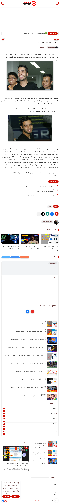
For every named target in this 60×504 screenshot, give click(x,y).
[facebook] (27, 311)
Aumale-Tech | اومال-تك (40, 501)
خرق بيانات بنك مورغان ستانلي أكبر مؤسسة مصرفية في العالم (41, 187)
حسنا (15, 496)
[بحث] (2, 3)
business (29, 411)
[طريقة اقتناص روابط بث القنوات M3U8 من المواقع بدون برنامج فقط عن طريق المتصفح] (52, 356)
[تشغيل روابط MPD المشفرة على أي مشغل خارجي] (52, 381)
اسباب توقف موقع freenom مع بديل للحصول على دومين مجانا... (50, 248)
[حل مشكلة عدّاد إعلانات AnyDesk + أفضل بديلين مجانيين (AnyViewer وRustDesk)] (52, 348)
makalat (29, 418)
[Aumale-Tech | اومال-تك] (30, 3)
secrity (29, 429)
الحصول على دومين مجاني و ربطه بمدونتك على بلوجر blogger (31, 371)
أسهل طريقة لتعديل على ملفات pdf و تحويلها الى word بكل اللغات (18, 465)
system (29, 434)
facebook (29, 413)
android (29, 408)
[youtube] (32, 311)
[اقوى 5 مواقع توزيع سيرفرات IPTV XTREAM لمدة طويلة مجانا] (52, 332)
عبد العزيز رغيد (51, 47)
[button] (52, 214)
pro (29, 426)
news (56, 39)
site (29, 431)
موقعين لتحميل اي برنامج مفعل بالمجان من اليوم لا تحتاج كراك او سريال (28, 396)
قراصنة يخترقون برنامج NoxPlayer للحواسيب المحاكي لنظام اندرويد (39, 196)
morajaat (29, 421)
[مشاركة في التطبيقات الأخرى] (39, 214)
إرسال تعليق (53, 263)
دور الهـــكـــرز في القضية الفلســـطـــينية (32, 247)
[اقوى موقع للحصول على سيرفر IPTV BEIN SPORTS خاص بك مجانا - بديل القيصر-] (52, 324)
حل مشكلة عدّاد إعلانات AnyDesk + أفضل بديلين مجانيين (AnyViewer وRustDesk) (26, 347)
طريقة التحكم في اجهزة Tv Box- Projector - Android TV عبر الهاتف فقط (28, 339)
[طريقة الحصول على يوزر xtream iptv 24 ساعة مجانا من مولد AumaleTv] (52, 389)
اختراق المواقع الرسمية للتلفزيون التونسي (46, 191)
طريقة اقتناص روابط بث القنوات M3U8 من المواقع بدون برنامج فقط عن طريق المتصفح (24, 355)
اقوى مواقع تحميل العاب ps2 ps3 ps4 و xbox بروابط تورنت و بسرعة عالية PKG (27, 363)
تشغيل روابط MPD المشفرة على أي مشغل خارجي (33, 379)
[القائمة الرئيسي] (57, 3)
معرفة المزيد (6, 496)
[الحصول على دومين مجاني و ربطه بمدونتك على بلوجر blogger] (52, 373)
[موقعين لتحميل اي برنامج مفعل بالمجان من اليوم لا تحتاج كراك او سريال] (52, 397)
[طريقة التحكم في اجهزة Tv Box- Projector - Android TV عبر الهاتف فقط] (52, 340)
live (29, 416)
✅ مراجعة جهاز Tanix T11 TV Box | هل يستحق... (35, 33)
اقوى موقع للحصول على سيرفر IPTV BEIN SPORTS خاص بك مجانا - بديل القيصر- (26, 323)
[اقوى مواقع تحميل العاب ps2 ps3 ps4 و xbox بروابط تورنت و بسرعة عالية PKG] (52, 364)
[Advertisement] (30, 20)
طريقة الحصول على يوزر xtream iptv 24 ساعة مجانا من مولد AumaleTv (28, 387)
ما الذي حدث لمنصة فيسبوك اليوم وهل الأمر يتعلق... (11, 247)
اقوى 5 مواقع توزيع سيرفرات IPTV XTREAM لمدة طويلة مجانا (31, 331)
